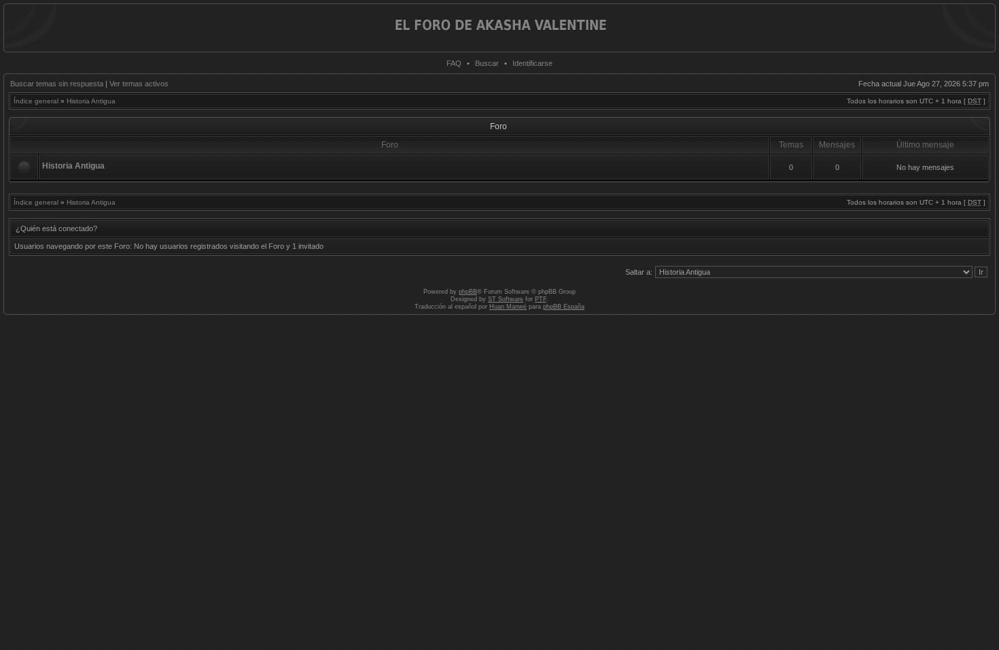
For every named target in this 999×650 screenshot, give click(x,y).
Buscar (487, 63)
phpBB (468, 291)
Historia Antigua (91, 101)
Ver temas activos (139, 84)
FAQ (453, 63)
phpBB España (563, 306)
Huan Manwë (508, 306)
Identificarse (532, 63)
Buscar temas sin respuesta (56, 84)
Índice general (36, 101)
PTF (540, 299)
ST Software (505, 299)
